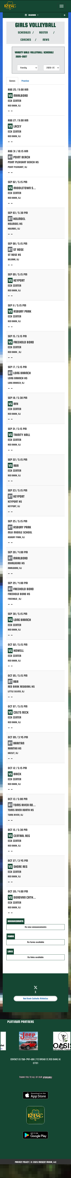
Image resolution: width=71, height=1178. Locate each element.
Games (12, 80)
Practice (25, 80)
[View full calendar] (64, 15)
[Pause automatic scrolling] (61, 1046)
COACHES (25, 39)
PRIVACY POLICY (22, 1162)
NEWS (46, 39)
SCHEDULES (24, 32)
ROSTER (43, 32)
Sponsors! (47, 1077)
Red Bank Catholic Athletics (35, 998)
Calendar (32, 15)
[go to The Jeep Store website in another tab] (26, 1041)
